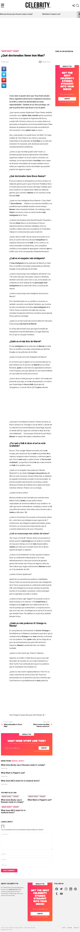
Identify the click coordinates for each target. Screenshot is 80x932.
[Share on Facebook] (3, 69)
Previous (1, 14)
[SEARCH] (77, 5)
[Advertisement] (40, 32)
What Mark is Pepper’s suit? (51, 14)
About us (76, 927)
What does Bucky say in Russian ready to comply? (16, 14)
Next (79, 14)
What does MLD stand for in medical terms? (20, 781)
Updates (16, 796)
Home (63, 927)
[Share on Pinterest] (3, 80)
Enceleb (69, 927)
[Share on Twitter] (3, 74)
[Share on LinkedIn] (3, 85)
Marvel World (18, 761)
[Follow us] (73, 5)
